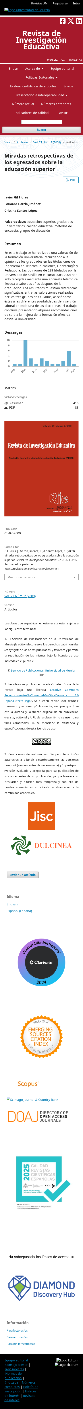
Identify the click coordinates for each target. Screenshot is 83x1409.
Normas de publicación (13, 1375)
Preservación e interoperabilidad (40, 95)
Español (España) (19, 911)
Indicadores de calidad (32, 113)
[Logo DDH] (41, 1301)
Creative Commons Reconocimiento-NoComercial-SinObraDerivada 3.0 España (41, 695)
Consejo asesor (16, 1365)
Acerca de (33, 68)
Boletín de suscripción (21, 1389)
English (12, 904)
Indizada (12, 1382)
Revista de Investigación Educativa (41, 40)
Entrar (77, 3)
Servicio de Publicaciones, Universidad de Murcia (43, 670)
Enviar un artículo (23, 875)
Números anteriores (56, 104)
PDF (72, 180)
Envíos (68, 86)
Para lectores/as (17, 1330)
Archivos (22, 142)
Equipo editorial (62, 68)
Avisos (63, 113)
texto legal (23, 701)
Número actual (23, 104)
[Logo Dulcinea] (41, 844)
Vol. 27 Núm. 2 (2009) (47, 142)
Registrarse (60, 3)
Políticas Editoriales (40, 77)
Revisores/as (14, 1369)
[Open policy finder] (41, 815)
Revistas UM (39, 3)
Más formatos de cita (21, 577)
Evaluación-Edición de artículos (33, 86)
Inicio (8, 142)
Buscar (41, 129)
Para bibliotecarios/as (21, 1344)
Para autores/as (17, 1337)
